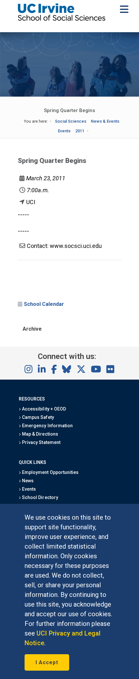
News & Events (105, 121)
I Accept (47, 662)
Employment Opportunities (50, 472)
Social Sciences (70, 121)
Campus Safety (37, 417)
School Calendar (44, 304)
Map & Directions (39, 434)
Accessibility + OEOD (43, 408)
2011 (79, 130)
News (27, 480)
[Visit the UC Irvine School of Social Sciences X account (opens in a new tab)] (81, 369)
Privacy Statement (40, 442)
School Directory (39, 497)
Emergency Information (47, 425)
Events (64, 130)
